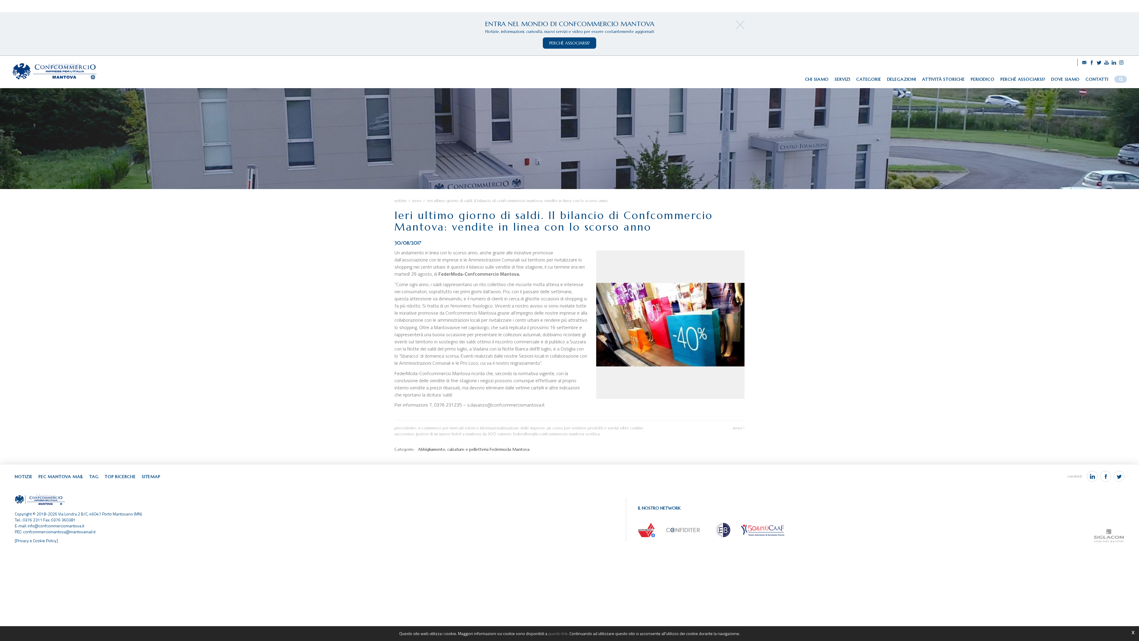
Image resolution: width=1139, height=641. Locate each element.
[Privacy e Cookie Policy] (36, 540)
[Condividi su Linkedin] (1092, 476)
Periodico (983, 79)
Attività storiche (943, 79)
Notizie (400, 200)
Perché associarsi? (1022, 79)
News (416, 200)
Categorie (868, 79)
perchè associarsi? (569, 43)
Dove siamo (1065, 79)
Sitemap (151, 476)
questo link (558, 633)
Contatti (1097, 79)
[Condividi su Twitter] (1118, 476)
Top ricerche (120, 476)
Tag (94, 476)
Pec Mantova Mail (61, 476)
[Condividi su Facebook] (1105, 476)
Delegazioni (901, 79)
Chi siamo (817, 79)
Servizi (842, 79)
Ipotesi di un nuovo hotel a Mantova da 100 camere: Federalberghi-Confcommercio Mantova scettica (508, 434)
